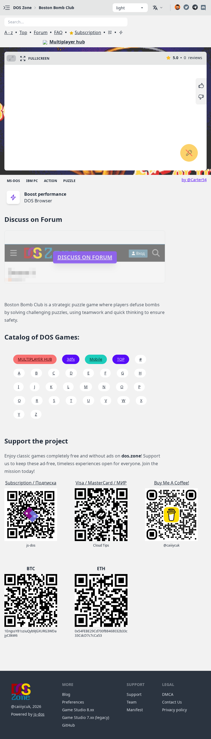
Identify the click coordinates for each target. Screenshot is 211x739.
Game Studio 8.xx (78, 709)
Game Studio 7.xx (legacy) (85, 717)
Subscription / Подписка (30, 483)
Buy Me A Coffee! (171, 483)
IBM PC (32, 180)
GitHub (68, 725)
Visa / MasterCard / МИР (101, 483)
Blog (66, 694)
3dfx (71, 359)
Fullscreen (38, 58)
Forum (41, 32)
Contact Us (172, 702)
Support (134, 694)
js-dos (39, 714)
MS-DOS (13, 180)
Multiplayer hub (67, 42)
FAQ (58, 32)
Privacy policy (174, 709)
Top (23, 32)
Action (50, 180)
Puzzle (69, 180)
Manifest (135, 709)
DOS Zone (22, 7)
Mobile (96, 359)
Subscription (88, 32)
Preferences (73, 702)
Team (132, 702)
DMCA (167, 694)
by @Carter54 (194, 179)
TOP (120, 359)
